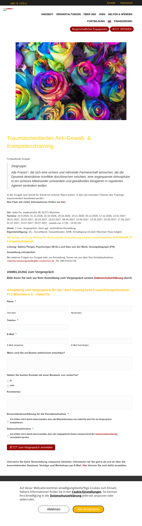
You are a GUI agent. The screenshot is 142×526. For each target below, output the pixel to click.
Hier (85, 465)
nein (12, 385)
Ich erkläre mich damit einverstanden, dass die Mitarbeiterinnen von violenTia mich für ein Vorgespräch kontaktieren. (61, 421)
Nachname (76, 313)
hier (63, 202)
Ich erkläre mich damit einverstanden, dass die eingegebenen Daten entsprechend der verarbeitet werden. (63, 435)
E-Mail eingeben (15, 345)
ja (11, 380)
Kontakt (111, 2)
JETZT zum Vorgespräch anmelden (31, 447)
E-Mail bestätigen (80, 345)
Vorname (11, 313)
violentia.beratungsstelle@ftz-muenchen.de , (31, 260)
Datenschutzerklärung (106, 434)
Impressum (126, 2)
